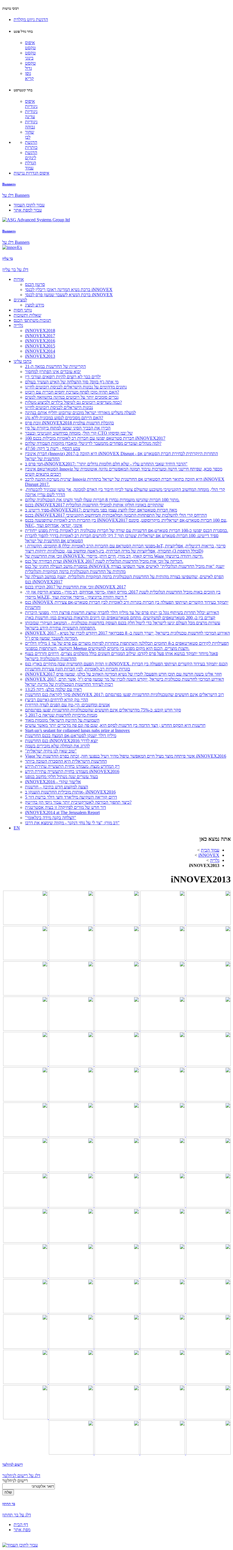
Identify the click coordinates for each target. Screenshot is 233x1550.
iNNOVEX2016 (40, 340)
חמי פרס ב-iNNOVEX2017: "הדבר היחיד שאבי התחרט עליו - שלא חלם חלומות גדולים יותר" (106, 463)
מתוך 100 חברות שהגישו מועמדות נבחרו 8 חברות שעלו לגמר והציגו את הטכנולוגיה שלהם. (102, 499)
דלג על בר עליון (15, 269)
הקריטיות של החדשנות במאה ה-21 (55, 366)
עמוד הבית (210, 850)
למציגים (20, 299)
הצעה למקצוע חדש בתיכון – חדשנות (56, 786)
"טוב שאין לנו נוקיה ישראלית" (51, 751)
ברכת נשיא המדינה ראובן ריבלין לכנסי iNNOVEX (69, 289)
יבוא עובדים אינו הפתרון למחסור (53, 371)
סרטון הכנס (35, 284)
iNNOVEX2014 (40, 351)
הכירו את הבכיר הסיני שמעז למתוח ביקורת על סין (68, 428)
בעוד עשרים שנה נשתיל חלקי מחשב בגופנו (61, 776)
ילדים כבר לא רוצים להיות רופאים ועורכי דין (63, 376)
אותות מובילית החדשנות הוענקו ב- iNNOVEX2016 (70, 792)
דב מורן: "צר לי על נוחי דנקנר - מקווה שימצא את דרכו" (72, 822)
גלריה (18, 325)
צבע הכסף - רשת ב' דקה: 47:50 (52, 448)
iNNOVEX (208, 855)
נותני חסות (23, 310)
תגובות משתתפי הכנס (32, 320)
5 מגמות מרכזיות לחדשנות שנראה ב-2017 (61, 715)
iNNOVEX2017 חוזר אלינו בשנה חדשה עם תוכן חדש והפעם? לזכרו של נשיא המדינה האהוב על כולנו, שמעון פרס (123, 674)
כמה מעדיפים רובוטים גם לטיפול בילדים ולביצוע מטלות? (73, 402)
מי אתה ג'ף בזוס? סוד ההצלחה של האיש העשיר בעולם (71, 381)
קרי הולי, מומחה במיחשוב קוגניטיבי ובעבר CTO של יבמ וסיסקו (79, 433)
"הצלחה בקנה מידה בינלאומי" (50, 817)
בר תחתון (8, 1504)
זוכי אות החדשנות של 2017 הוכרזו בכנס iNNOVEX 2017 (75, 586)
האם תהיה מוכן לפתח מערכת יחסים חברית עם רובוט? (72, 392)
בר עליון (7, 258)
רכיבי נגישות (10, 8)
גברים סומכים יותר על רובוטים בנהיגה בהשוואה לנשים (71, 397)
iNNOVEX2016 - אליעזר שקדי (53, 781)
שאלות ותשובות (27, 315)
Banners (9, 184)
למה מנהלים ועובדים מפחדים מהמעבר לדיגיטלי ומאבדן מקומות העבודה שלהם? (93, 443)
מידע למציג (34, 304)
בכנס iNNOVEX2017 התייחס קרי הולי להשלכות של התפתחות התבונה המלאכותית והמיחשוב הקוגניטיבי (116, 515)
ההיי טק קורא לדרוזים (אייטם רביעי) (56, 699)
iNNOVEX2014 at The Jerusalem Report (62, 812)
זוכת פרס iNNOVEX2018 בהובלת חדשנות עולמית (69, 422)
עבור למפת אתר (28, 210)
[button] (31, 19)
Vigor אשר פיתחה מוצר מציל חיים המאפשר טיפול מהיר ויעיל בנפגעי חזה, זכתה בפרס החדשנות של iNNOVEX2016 (125, 756)
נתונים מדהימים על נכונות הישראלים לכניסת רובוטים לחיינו (76, 387)
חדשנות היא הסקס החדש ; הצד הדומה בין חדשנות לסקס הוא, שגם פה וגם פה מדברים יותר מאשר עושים (115, 725)
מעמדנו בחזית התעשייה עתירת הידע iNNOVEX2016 (72, 771)
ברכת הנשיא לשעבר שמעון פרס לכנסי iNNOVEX (69, 294)
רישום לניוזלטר (12, 1464)
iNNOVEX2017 (40, 335)
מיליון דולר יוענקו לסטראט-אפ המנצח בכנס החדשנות (70, 735)
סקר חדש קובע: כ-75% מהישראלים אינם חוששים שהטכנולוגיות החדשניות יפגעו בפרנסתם (103, 709)
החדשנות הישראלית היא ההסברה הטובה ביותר (66, 761)
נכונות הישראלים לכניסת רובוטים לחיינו (59, 407)
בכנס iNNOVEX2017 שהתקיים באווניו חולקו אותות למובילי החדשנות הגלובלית (94, 504)
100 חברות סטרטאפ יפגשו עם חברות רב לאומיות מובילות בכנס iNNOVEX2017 (95, 438)
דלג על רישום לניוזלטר (21, 1475)
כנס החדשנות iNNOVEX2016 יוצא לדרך (61, 740)
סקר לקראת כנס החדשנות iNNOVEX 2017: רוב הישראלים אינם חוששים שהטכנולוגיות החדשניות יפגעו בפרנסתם (124, 694)
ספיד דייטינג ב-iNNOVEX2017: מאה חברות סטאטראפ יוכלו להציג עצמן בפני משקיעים (101, 510)
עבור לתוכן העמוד (29, 205)
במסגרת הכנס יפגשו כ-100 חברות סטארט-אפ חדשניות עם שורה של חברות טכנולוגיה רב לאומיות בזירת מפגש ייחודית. (126, 530)
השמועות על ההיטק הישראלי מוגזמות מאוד (62, 720)
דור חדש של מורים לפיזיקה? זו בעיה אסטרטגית (65, 807)
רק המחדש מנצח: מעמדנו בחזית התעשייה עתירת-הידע (72, 766)
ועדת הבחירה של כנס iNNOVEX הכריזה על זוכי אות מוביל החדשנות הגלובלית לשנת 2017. (104, 561)
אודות (19, 279)
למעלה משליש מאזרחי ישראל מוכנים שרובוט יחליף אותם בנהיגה (80, 412)
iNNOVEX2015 (40, 345)
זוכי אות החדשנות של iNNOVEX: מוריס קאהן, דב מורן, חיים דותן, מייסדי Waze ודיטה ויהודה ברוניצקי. (114, 556)
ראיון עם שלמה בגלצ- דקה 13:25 (53, 689)
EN (17, 827)
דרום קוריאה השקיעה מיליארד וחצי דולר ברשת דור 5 (71, 797)
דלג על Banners (16, 195)
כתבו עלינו (23, 361)
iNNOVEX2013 (40, 356)
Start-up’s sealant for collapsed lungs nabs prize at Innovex (77, 730)
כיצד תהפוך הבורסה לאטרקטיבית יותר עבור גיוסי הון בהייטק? (78, 802)
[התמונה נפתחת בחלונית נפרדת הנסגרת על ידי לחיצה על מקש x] (208, 923)
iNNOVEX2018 (40, 330)
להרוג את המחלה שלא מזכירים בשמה (57, 745)
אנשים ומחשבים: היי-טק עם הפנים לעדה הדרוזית (67, 704)
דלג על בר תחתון (16, 1514)
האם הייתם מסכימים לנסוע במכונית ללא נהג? (64, 417)
